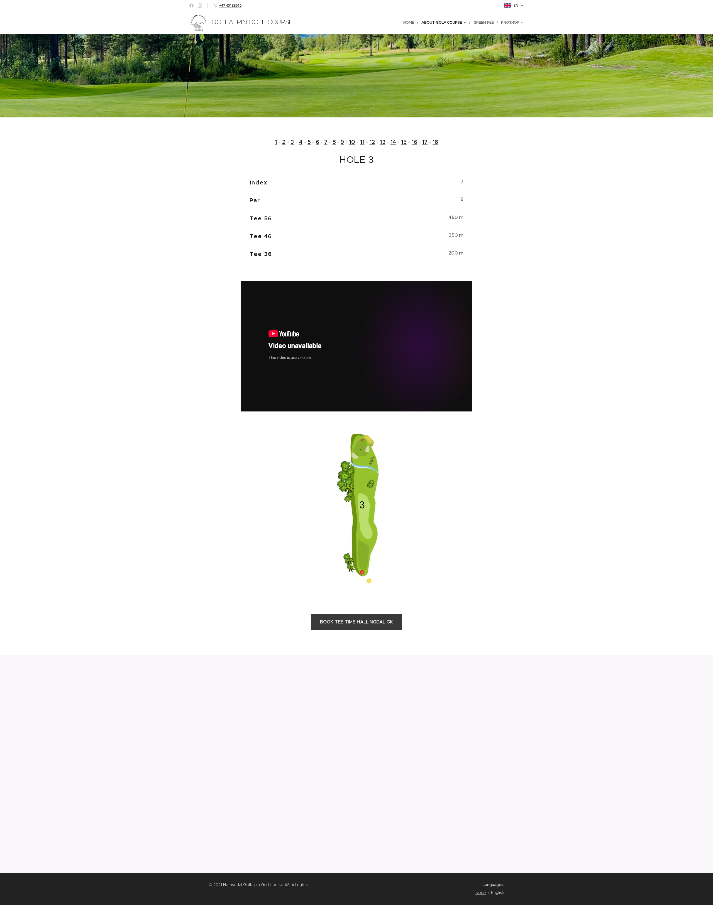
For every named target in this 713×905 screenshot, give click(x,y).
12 (372, 142)
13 (382, 142)
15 (403, 142)
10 (352, 142)
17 (425, 142)
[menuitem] (410, 22)
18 (435, 142)
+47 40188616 (230, 5)
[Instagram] (199, 5)
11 (362, 142)
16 (414, 142)
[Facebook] (191, 5)
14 (393, 142)
